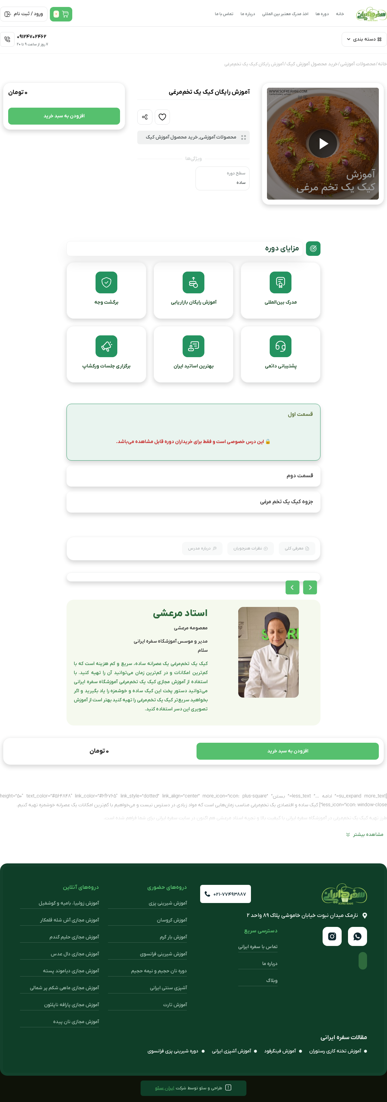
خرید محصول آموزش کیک (312, 64)
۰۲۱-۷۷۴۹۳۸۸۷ (229, 895)
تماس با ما (224, 14)
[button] (293, 587)
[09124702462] (7, 39)
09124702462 (31, 37)
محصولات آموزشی (358, 64)
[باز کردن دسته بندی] (348, 39)
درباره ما (248, 14)
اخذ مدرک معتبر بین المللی (285, 14)
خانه (340, 14)
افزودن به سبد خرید (64, 116)
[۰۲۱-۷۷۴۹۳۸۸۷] (207, 894)
